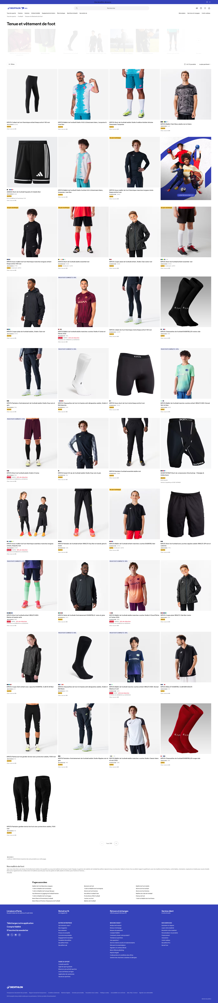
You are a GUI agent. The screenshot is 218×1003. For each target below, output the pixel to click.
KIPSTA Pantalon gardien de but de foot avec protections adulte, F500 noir (31, 827)
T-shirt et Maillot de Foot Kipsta (93, 888)
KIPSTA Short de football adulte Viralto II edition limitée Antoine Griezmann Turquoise (131, 123)
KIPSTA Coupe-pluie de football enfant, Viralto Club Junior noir (130, 262)
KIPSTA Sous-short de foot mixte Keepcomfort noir (127, 403)
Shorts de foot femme (142, 891)
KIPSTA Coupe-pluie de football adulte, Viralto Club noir (26, 331)
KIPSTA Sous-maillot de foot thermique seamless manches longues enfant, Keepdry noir (30, 545)
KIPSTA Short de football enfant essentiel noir (176, 262)
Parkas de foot (140, 896)
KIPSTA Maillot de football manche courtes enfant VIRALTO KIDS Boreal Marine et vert (134, 688)
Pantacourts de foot (173, 53)
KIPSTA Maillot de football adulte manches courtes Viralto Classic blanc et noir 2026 (134, 759)
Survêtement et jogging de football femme (45, 893)
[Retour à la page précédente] (102, 843)
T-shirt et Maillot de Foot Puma (145, 898)
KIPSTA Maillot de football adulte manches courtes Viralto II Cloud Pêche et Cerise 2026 (134, 616)
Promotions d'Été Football (92, 896)
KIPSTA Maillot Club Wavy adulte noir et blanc (176, 124)
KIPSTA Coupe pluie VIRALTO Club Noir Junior (176, 615)
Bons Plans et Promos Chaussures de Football (46, 901)
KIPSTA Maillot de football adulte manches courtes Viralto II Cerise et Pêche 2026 (82, 332)
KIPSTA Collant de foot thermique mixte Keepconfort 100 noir (130, 330)
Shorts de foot (45, 53)
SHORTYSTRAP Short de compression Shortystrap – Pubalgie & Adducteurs (182, 474)
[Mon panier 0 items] (209, 8)
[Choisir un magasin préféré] (197, 8)
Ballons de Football (90, 901)
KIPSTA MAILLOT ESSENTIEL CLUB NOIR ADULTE (176, 687)
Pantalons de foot (147, 53)
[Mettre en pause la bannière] (207, 2)
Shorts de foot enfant (142, 888)
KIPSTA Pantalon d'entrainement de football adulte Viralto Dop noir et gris (31, 404)
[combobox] (205, 64)
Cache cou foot (89, 898)
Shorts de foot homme (91, 891)
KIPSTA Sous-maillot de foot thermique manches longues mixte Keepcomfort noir (131, 191)
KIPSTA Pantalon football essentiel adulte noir (125, 471)
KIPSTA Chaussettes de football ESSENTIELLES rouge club (180, 758)
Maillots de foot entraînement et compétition (19, 54)
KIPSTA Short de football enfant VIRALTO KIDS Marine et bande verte (22, 616)
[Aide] (201, 8)
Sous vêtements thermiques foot (96, 53)
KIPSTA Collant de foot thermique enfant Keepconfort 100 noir (28, 122)
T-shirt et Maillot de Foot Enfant (41, 888)
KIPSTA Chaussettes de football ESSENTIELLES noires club (180, 331)
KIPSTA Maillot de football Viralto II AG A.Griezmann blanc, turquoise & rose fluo (82, 123)
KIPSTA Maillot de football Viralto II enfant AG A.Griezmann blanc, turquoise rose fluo (80, 191)
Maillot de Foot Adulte (142, 886)
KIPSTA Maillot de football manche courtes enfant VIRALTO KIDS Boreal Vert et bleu (185, 404)
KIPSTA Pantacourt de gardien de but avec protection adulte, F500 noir (31, 757)
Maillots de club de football (144, 893)
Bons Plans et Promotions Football (42, 898)
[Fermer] (209, 2)
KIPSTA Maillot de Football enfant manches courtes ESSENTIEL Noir (132, 543)
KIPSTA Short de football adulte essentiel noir (73, 262)
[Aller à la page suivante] (116, 843)
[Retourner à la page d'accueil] (17, 8)
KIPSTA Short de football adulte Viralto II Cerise (23, 473)
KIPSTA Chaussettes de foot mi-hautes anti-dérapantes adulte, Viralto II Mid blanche (83, 404)
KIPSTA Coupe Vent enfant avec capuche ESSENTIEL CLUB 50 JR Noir (30, 687)
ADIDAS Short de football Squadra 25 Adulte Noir (24, 192)
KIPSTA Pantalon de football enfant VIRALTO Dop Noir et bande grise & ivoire (82, 545)
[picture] (32, 94)
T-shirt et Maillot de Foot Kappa (41, 896)
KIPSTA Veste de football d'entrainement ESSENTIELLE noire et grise (81, 615)
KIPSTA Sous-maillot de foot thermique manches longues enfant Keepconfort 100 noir (29, 263)
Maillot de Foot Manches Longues (42, 886)
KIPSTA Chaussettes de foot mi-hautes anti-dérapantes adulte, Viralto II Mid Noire (83, 688)
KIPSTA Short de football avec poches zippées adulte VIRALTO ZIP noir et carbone (186, 545)
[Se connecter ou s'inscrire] (205, 8)
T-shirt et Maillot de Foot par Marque (43, 891)
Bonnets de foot (89, 886)
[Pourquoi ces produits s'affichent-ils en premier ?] (185, 64)
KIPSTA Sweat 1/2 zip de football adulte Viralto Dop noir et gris (79, 473)
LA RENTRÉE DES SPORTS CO (185, 195)
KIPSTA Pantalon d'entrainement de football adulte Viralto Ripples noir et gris (83, 759)
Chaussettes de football (70, 53)
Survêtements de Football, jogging (121, 53)
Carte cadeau (206, 13)
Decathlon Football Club (91, 893)
